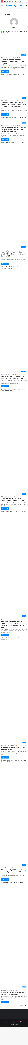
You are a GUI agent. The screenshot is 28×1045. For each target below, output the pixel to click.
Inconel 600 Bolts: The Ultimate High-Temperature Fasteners (12, 377)
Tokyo (14, 27)
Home (3, 9)
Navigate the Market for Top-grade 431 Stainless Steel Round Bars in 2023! (13, 254)
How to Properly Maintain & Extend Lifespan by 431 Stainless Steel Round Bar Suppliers (13, 130)
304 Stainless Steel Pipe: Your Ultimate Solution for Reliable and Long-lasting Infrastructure (13, 105)
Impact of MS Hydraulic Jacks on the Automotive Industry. (13, 993)
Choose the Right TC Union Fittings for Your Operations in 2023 (13, 871)
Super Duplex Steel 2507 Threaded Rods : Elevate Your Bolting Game (13, 500)
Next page (21, 1005)
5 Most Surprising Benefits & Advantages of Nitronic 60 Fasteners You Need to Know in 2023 (12, 624)
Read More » (5, 71)
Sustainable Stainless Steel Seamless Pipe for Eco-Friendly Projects (12, 62)
